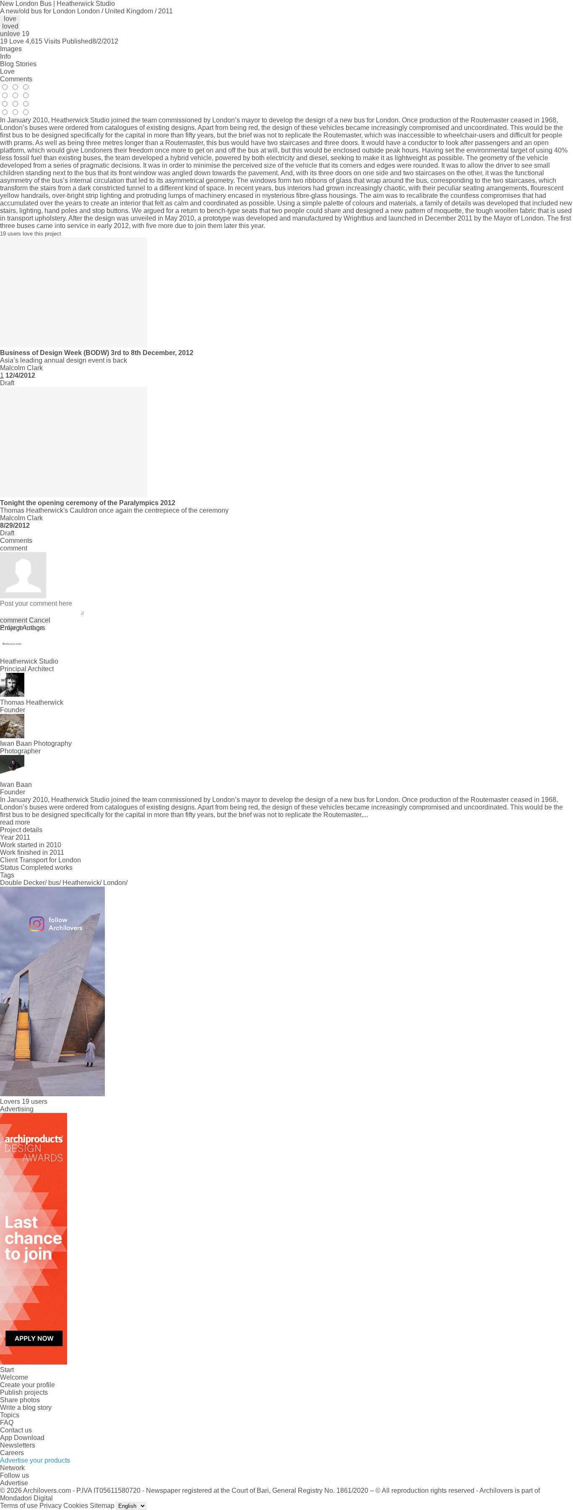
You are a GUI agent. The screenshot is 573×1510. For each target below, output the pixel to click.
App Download (22, 1437)
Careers (12, 1452)
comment (13, 620)
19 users (34, 1101)
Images (11, 48)
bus (53, 882)
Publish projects (24, 1392)
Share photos (20, 1400)
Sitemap (102, 1505)
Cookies (75, 1505)
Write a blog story (26, 1407)
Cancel (39, 620)
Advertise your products (35, 1460)
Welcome (14, 1377)
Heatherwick (81, 882)
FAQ (6, 1422)
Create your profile (27, 1384)
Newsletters (17, 1445)
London (114, 882)
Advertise (14, 1483)
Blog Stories (18, 63)
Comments (16, 79)
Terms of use (19, 1505)
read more (15, 822)
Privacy (50, 1505)
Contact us (16, 1430)
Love (7, 71)
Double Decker (22, 882)
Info (5, 56)
